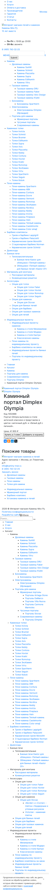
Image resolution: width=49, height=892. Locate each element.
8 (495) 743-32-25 (11, 49)
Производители (15, 10)
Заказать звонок (10, 472)
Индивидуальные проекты (20, 319)
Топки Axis (17, 146)
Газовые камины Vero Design (31, 94)
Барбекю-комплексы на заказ (27, 347)
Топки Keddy (18, 152)
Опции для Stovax (26, 302)
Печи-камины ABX (21, 189)
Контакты (11, 20)
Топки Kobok (18, 180)
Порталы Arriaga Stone (36, 595)
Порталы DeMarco (34, 598)
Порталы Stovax (33, 613)
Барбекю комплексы (17, 232)
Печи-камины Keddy (22, 210)
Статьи (10, 17)
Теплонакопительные (22, 256)
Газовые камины (20, 85)
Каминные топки (15, 128)
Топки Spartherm (20, 174)
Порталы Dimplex (33, 619)
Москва (43, 11)
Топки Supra (18, 143)
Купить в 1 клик (12, 434)
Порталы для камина (22, 116)
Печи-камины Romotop (23, 201)
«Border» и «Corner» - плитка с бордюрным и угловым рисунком (36, 806)
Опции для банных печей (24, 305)
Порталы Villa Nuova (35, 601)
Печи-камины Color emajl (24, 229)
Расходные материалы (23, 275)
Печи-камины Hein (21, 220)
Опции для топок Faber (28, 287)
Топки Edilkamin (20, 140)
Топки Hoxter (18, 159)
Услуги (10, 4)
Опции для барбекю (22, 308)
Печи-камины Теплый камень (26, 223)
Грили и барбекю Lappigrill (25, 235)
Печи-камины (13, 183)
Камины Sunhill (24, 67)
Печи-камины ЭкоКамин (24, 204)
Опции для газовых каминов (26, 311)
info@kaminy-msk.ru (11, 466)
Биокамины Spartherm (28, 104)
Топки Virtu (17, 171)
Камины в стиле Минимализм (31, 329)
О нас (9, 1)
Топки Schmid (19, 134)
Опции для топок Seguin (29, 296)
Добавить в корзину (33, 434)
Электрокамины (20, 107)
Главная (9, 522)
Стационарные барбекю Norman (28, 244)
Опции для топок (20, 284)
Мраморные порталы (27, 119)
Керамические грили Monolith (27, 241)
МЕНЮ (6, 55)
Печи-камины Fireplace (23, 217)
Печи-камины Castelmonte (25, 226)
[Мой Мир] (12, 441)
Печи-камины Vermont (23, 198)
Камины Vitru (23, 82)
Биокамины (17, 101)
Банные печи (13, 253)
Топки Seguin (18, 177)
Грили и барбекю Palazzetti (25, 238)
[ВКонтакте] (5, 441)
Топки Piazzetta (19, 149)
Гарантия (11, 13)
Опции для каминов (22, 299)
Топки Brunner (19, 137)
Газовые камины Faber (28, 91)
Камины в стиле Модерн (29, 332)
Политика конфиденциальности (18, 511)
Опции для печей (20, 314)
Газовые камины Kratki (28, 97)
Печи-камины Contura (23, 192)
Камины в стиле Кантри (29, 335)
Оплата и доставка (16, 7)
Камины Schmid (24, 70)
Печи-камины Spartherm (24, 186)
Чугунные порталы (26, 122)
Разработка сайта (11, 515)
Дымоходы (12, 250)
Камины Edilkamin (26, 79)
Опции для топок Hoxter (29, 290)
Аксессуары (13, 281)
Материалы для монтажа (19, 272)
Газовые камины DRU (27, 88)
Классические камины (28, 338)
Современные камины (28, 125)
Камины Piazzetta (25, 73)
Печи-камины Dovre (22, 195)
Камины (11, 61)
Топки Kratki (18, 162)
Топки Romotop (19, 165)
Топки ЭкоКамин (20, 168)
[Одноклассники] (8, 441)
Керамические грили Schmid (26, 247)
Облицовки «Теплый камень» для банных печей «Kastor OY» (34, 763)
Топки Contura (19, 155)
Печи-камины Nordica (23, 207)
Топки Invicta (18, 131)
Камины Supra (24, 76)
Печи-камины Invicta (22, 214)
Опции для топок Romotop (30, 293)
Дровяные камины (21, 64)
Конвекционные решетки (24, 278)
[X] (15, 441)
